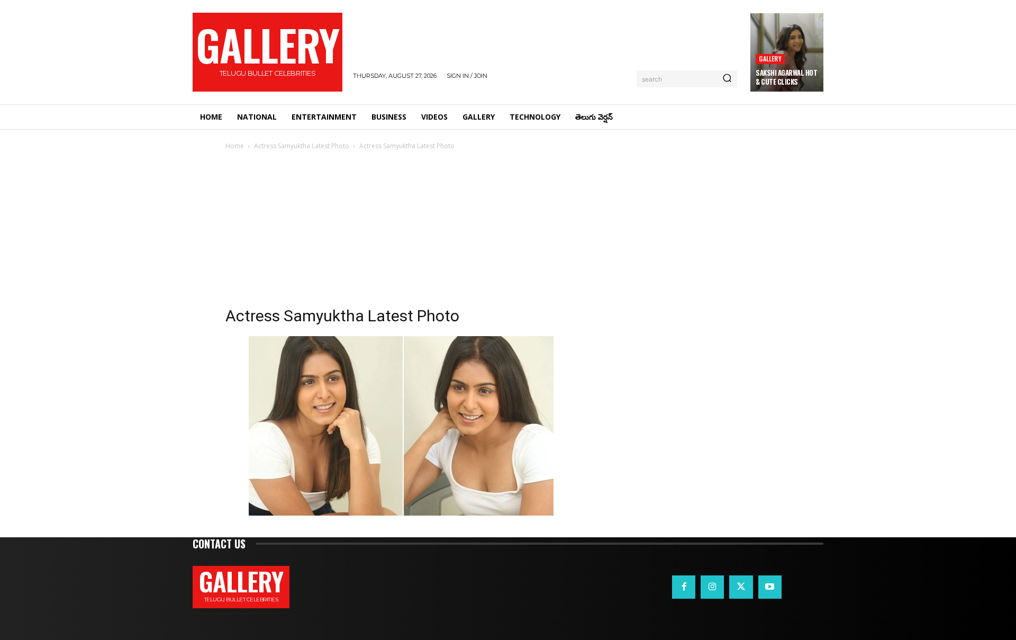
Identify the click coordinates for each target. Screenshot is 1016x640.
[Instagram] (712, 587)
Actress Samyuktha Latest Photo (301, 145)
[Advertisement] (508, 231)
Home (234, 145)
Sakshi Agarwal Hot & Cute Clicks (786, 77)
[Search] (727, 78)
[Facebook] (683, 587)
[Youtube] (770, 587)
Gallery (770, 58)
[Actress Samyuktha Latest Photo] (397, 512)
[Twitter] (740, 587)
